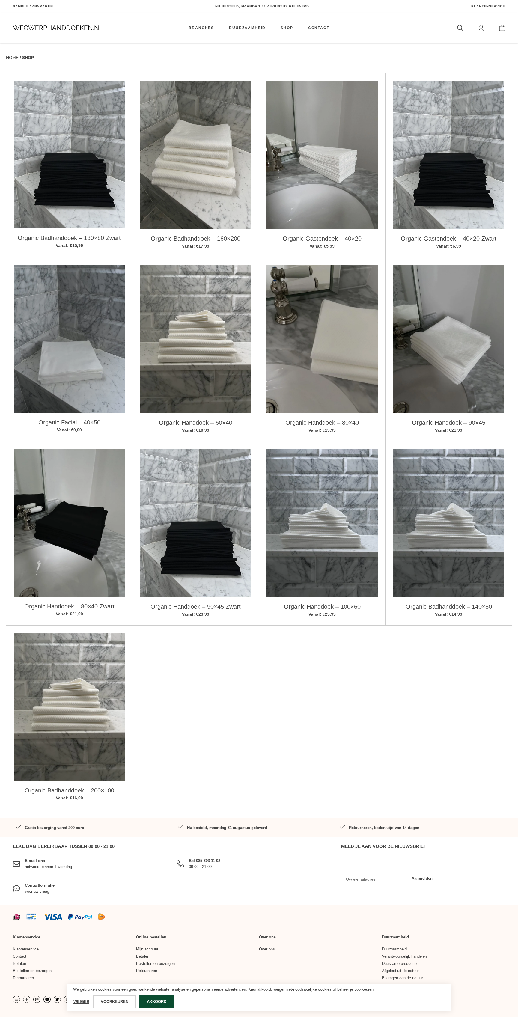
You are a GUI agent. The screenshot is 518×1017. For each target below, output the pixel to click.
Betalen (19, 963)
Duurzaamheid (247, 28)
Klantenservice (488, 6)
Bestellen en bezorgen (32, 970)
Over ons (267, 949)
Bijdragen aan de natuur (402, 977)
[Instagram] (36, 999)
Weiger (81, 1002)
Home (12, 57)
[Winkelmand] (502, 28)
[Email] (16, 999)
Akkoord (156, 1002)
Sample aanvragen (33, 6)
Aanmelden (422, 878)
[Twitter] (57, 999)
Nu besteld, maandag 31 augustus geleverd (262, 6)
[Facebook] (26, 999)
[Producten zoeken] (460, 28)
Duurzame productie (399, 963)
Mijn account (147, 949)
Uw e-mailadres (361, 878)
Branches (201, 28)
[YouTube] (47, 999)
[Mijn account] (481, 28)
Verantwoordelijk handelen (404, 956)
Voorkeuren (114, 1002)
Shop (287, 28)
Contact (318, 28)
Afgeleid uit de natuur (400, 970)
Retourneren (23, 977)
